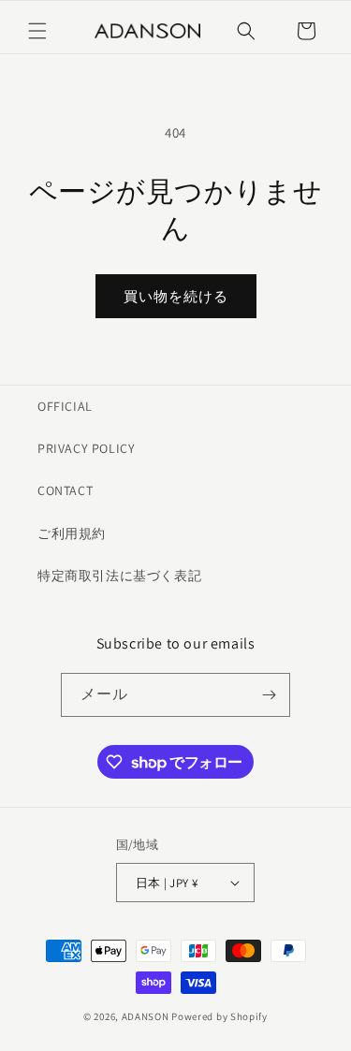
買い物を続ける (176, 296)
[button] (37, 30)
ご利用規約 (71, 533)
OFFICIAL (65, 406)
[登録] (268, 695)
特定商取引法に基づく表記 (119, 575)
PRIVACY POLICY (86, 448)
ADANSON (145, 1016)
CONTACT (65, 490)
